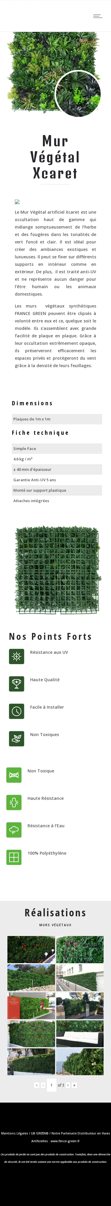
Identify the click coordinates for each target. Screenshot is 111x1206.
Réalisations (56, 912)
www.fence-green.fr (65, 1141)
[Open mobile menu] (99, 16)
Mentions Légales (14, 1133)
